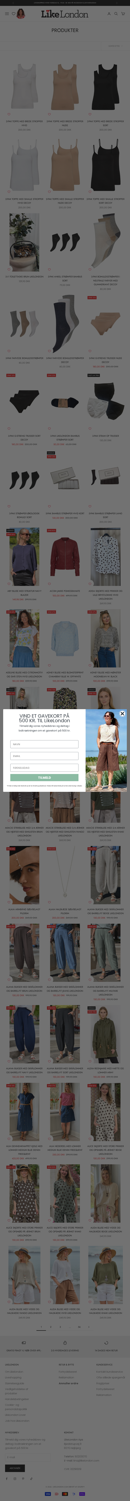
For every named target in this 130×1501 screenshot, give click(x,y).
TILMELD (44, 777)
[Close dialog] (122, 713)
